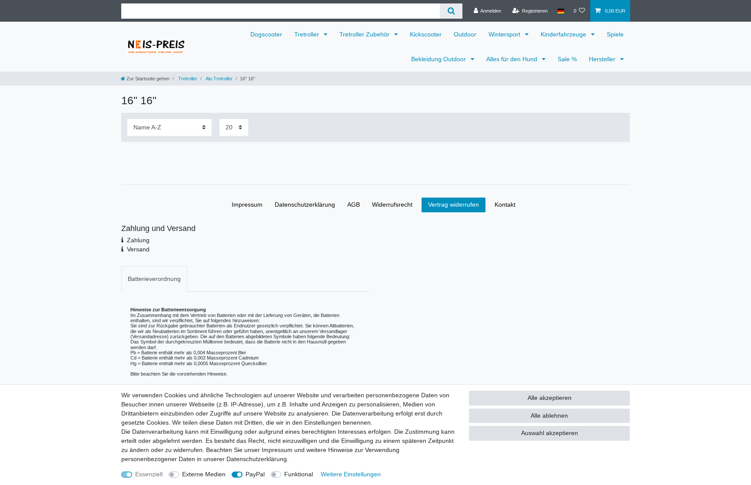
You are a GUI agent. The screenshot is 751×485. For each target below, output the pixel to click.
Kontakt (505, 204)
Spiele (615, 34)
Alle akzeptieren (550, 397)
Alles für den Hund (512, 59)
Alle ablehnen (549, 415)
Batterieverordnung (154, 278)
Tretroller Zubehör (365, 34)
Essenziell (149, 474)
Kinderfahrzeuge (564, 34)
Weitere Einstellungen (351, 474)
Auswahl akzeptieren (549, 432)
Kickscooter (426, 34)
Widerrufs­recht (392, 204)
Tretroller (307, 34)
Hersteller (603, 59)
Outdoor (465, 34)
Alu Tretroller (219, 78)
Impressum (247, 204)
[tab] (154, 279)
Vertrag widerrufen (453, 204)
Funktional (298, 474)
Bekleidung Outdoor (439, 59)
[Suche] (451, 11)
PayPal (255, 474)
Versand (138, 249)
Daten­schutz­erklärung (305, 204)
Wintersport (505, 34)
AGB (353, 204)
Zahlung (138, 240)
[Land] (560, 11)
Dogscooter (266, 34)
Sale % (567, 59)
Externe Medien (204, 474)
